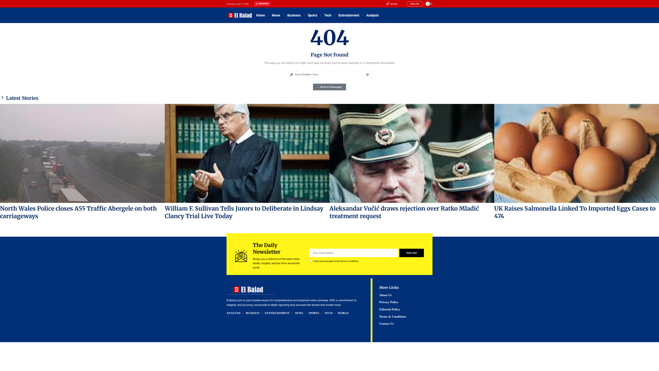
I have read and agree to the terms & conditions (336, 261)
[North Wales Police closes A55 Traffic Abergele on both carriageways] (82, 153)
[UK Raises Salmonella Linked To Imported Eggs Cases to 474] (576, 153)
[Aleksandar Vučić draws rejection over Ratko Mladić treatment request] (412, 153)
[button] (391, 4)
